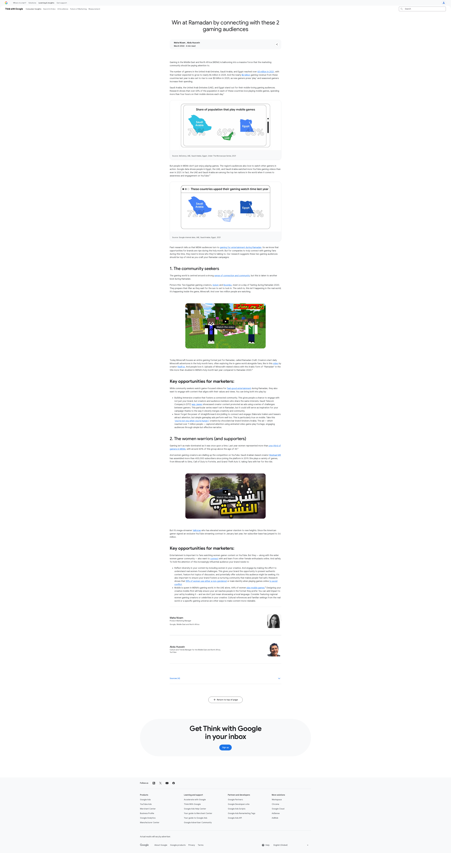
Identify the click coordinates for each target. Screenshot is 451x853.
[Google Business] (6, 3)
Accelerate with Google (195, 799)
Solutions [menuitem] (32, 3)
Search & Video (49, 9)
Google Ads (145, 799)
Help (267, 845)
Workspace (277, 799)
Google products (178, 845)
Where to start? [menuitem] (19, 3)
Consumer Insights (33, 9)
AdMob (275, 818)
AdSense (276, 813)
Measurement (94, 9)
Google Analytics (148, 818)
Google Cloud (278, 809)
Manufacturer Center (149, 822)
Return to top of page (227, 700)
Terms (200, 845)
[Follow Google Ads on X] (160, 783)
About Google (160, 845)
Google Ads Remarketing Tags (241, 813)
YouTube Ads (146, 804)
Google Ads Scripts (236, 809)
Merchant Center (148, 809)
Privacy (191, 845)
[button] (277, 44)
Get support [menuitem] (62, 3)
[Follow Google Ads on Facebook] (173, 783)
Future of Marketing (78, 9)
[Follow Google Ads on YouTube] (167, 783)
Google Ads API (235, 818)
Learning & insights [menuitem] (46, 3)
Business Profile (147, 813)
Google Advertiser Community (198, 822)
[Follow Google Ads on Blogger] (154, 783)
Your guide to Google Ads (195, 818)
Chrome (275, 804)
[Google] (144, 845)
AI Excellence (62, 9)
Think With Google (192, 804)
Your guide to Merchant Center (198, 813)
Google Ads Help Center (195, 809)
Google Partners (235, 799)
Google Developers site (238, 804)
